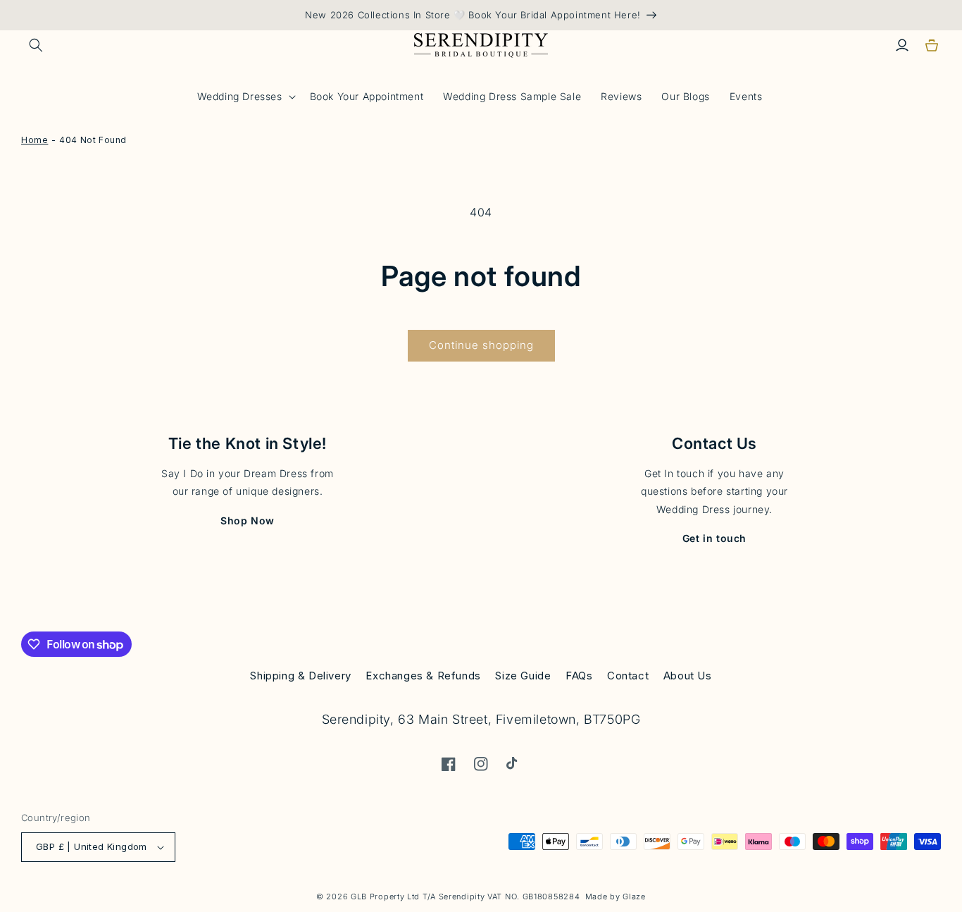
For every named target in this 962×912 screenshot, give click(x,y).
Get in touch (714, 538)
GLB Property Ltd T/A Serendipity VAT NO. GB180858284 (465, 896)
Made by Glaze (615, 896)
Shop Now (247, 520)
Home (34, 140)
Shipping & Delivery (300, 675)
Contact (628, 675)
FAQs (579, 675)
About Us (687, 675)
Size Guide (523, 675)
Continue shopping (481, 345)
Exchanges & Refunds (423, 675)
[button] (36, 45)
